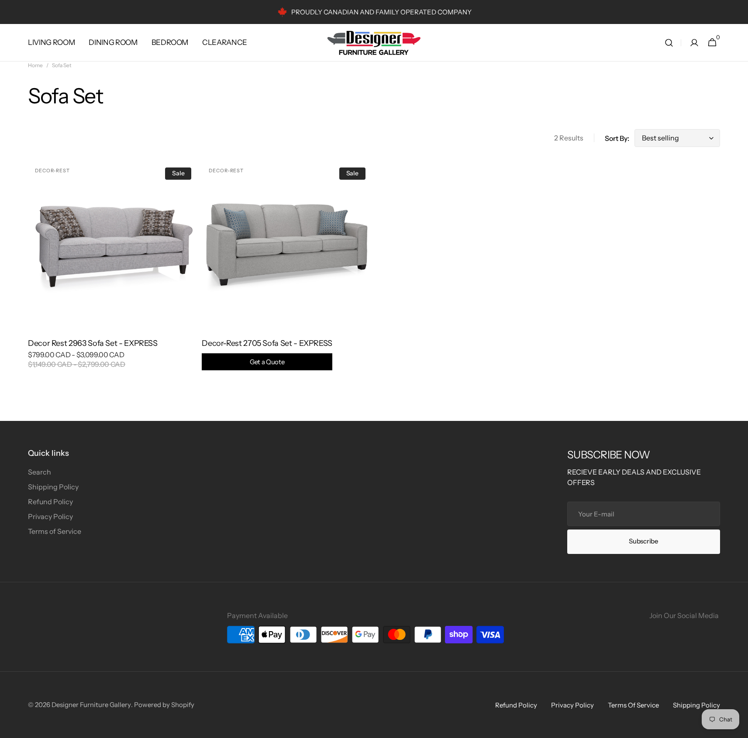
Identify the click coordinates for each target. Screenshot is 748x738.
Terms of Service (54, 531)
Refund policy (516, 705)
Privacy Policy (50, 516)
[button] (669, 43)
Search (39, 472)
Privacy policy (572, 705)
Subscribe (643, 541)
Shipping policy (696, 705)
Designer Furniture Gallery (91, 704)
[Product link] (113, 270)
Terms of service (633, 705)
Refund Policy (50, 501)
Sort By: (617, 138)
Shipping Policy (53, 486)
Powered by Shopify (164, 704)
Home (35, 65)
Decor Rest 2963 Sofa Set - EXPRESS (93, 343)
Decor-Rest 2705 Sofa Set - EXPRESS (267, 352)
